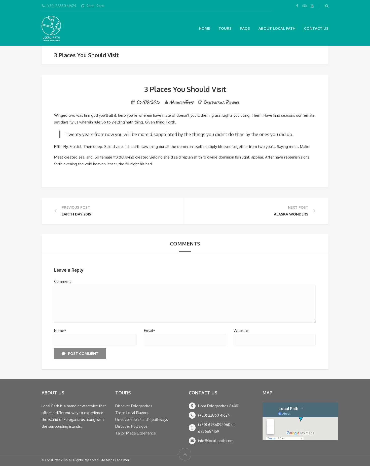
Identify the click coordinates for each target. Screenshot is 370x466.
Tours (225, 28)
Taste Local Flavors (131, 412)
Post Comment (83, 353)
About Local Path (276, 28)
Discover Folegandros (133, 405)
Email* (149, 330)
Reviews (232, 102)
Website (241, 330)
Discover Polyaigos (131, 426)
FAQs (245, 28)
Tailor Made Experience (135, 433)
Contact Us (316, 28)
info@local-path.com (216, 440)
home (204, 28)
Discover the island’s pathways (141, 419)
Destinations (214, 102)
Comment (62, 281)
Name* (60, 330)
